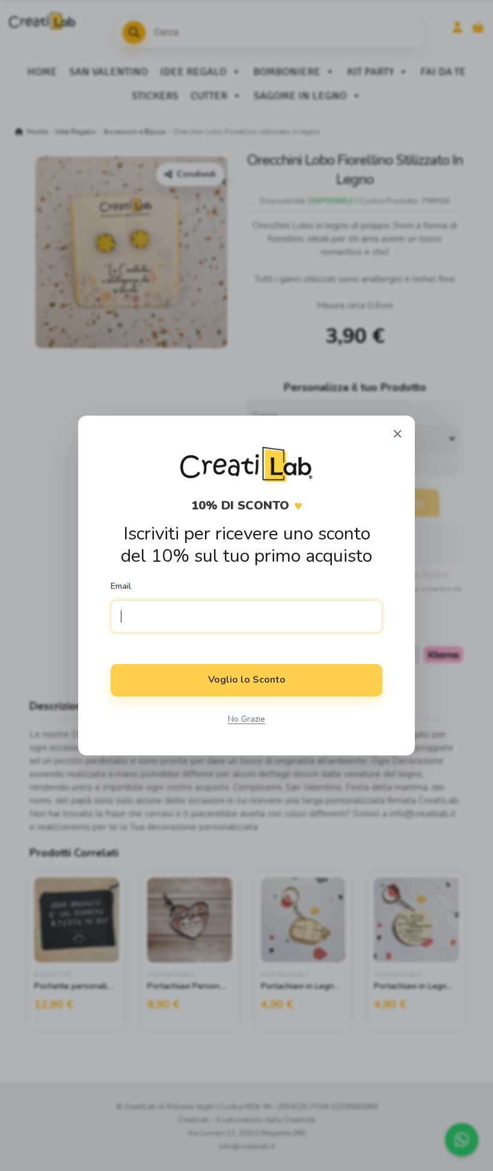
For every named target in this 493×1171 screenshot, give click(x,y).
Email (121, 586)
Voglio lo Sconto (247, 679)
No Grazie (246, 719)
